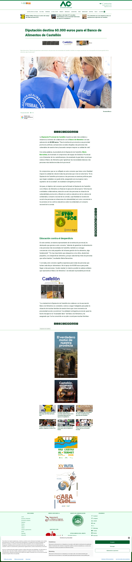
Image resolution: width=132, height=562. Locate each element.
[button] (129, 538)
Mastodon (95, 535)
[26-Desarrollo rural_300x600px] (66, 377)
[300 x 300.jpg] (52, 298)
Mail (94, 523)
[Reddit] (75, 132)
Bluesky (95, 533)
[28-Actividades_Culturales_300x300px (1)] (66, 402)
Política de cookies (8, 559)
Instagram (95, 518)
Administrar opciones (112, 550)
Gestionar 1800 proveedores (107, 559)
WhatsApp (95, 528)
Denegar (112, 546)
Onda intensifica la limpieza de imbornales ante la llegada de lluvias (65, 428)
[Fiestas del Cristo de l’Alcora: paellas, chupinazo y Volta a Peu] (47, 422)
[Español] (29, 3)
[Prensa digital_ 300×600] (66, 486)
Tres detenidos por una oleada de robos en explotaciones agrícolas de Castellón (84, 414)
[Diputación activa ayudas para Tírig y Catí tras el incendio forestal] (84, 422)
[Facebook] (62, 132)
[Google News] (55, 132)
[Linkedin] (73, 132)
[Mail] (92, 523)
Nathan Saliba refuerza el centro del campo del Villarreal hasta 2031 (47, 414)
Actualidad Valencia (72, 535)
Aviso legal (28, 559)
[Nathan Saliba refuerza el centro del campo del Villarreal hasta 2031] (22, 16)
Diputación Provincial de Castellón (54, 137)
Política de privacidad (18, 559)
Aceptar (112, 542)
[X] (64, 132)
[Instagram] (59, 132)
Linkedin (95, 520)
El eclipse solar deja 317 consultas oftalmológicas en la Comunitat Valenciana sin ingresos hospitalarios (68, 16)
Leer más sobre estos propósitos (123, 559)
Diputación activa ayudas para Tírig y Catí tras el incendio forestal (83, 428)
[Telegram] (66, 132)
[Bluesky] (70, 132)
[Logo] (66, 5)
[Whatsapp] (57, 132)
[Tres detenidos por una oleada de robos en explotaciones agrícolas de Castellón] (84, 16)
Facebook (95, 516)
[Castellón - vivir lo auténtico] (66, 45)
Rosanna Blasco (107, 111)
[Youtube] (92, 531)
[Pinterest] (77, 132)
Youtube (95, 530)
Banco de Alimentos (76, 140)
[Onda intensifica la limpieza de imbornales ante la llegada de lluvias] (66, 422)
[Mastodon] (68, 132)
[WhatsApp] (92, 528)
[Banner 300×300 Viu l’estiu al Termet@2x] (66, 447)
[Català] (27, 3)
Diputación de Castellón (45, 328)
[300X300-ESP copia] (66, 232)
